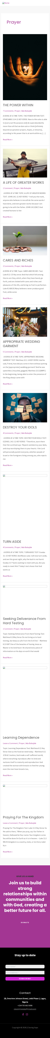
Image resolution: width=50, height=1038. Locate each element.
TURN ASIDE (12, 541)
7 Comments (8, 111)
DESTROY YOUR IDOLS (20, 427)
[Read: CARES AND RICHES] (25, 240)
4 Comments (8, 433)
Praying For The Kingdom (23, 817)
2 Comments (8, 266)
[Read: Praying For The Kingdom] (25, 798)
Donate (25, 922)
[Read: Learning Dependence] (25, 699)
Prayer (17, 111)
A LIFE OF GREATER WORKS (23, 182)
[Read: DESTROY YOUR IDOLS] (25, 407)
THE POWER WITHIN (18, 105)
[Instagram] (27, 1014)
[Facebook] (23, 1014)
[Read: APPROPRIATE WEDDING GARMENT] (25, 322)
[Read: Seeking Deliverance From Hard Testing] (25, 599)
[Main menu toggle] (45, 2)
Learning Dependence (21, 737)
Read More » (7, 139)
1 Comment (8, 188)
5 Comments (8, 352)
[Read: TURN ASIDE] (25, 505)
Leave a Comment (10, 743)
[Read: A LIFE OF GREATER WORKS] (25, 163)
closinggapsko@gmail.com (25, 1009)
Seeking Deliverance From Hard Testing (24, 620)
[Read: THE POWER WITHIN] (25, 67)
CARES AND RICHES (18, 260)
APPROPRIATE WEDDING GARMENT (21, 343)
